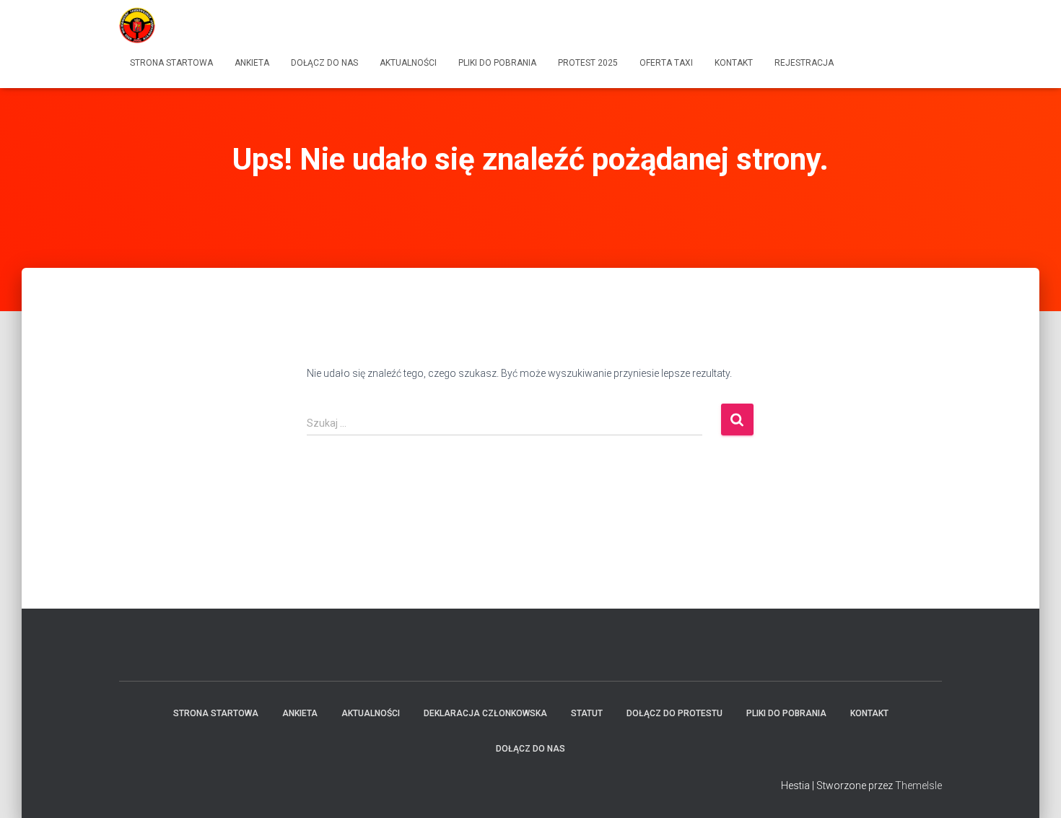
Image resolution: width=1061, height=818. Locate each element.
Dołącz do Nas (324, 63)
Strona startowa (171, 63)
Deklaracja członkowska (485, 713)
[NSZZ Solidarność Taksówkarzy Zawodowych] (137, 25)
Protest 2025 (588, 63)
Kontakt (734, 63)
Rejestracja (804, 63)
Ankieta (252, 63)
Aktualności (408, 63)
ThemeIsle (918, 785)
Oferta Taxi (666, 63)
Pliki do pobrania (497, 63)
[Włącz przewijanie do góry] (1032, 789)
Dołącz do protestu (674, 713)
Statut (587, 713)
